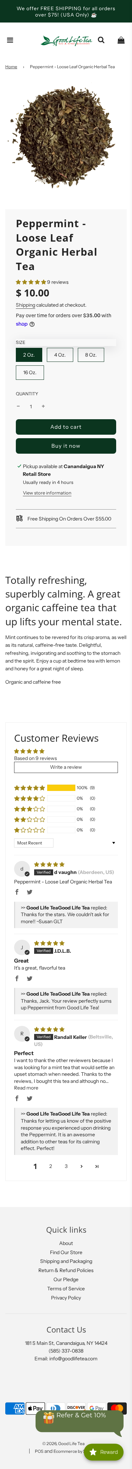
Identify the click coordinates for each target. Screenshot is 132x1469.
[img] (49, 864)
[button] (31, 282)
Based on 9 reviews (35, 758)
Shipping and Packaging (66, 1261)
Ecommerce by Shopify (76, 1451)
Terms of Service (66, 1288)
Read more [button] (26, 1088)
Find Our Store (66, 1252)
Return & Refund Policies (66, 1270)
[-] (18, 406)
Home (11, 66)
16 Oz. (30, 372)
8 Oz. (91, 355)
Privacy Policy (66, 1298)
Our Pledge (66, 1279)
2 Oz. (29, 355)
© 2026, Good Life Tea (63, 1443)
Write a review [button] (66, 767)
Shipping (25, 305)
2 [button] (50, 1166)
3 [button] (66, 1166)
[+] (43, 406)
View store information (47, 493)
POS (39, 1451)
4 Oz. (60, 355)
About (66, 1243)
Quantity (27, 393)
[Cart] (121, 40)
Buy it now (66, 445)
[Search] (101, 40)
